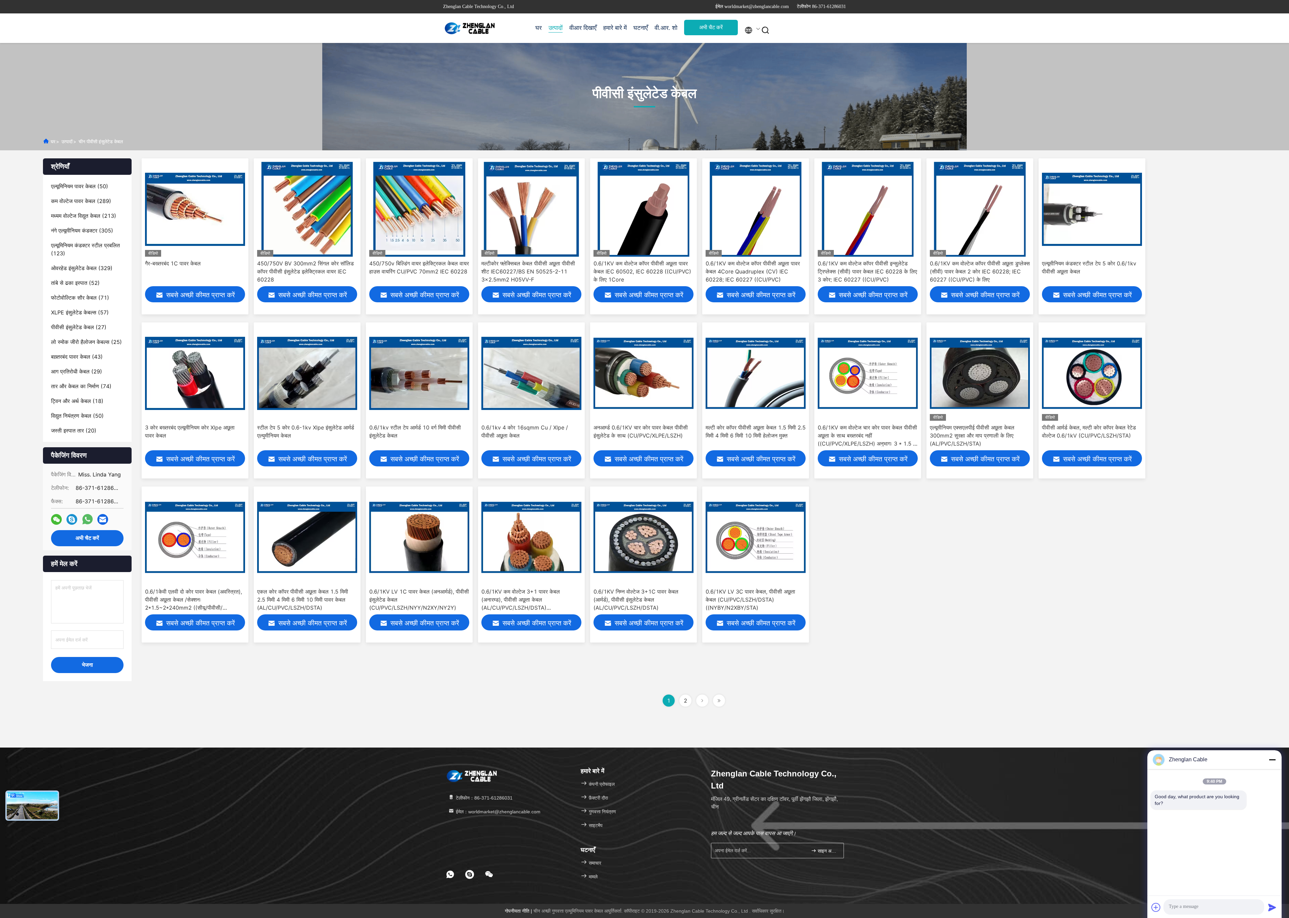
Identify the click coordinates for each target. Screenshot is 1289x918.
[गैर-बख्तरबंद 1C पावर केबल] (195, 209)
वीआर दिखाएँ (582, 27)
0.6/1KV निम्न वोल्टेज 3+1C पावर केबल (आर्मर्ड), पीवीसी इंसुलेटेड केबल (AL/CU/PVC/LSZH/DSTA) (635, 599)
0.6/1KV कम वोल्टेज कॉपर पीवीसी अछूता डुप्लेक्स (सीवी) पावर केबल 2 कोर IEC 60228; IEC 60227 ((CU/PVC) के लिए (980, 271)
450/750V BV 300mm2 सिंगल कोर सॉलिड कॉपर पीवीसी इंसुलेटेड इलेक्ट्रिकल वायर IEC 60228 (305, 271)
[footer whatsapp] (450, 874)
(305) (82, 230)
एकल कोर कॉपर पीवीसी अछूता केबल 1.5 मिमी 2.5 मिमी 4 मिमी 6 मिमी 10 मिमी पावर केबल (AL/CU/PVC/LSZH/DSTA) (302, 599)
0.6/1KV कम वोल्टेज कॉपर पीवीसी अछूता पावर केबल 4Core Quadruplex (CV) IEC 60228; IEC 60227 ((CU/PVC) (753, 271)
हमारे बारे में (615, 27)
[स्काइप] (71, 519)
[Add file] (1156, 907)
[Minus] (1272, 760)
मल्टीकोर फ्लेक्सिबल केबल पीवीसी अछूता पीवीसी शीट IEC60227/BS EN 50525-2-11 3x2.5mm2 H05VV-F (528, 271)
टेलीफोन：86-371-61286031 (484, 798)
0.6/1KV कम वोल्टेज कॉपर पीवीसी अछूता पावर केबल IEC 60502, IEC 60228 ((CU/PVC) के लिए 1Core (642, 271)
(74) (81, 386)
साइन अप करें (827, 851)
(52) (75, 282)
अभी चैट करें (711, 27)
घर (538, 27)
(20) (73, 430)
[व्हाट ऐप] (87, 519)
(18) (77, 401)
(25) (86, 342)
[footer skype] (470, 874)
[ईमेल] (102, 519)
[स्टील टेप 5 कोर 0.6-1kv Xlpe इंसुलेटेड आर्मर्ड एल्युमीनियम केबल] (307, 373)
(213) (83, 215)
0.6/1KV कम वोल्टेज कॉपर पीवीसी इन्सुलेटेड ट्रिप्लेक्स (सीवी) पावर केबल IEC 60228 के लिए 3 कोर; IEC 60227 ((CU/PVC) (867, 271)
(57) (80, 312)
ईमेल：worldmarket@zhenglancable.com (497, 811)
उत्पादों (555, 27)
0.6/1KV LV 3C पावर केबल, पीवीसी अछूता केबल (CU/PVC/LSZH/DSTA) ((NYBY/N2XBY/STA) (750, 599)
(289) (81, 201)
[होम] (470, 28)
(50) (79, 186)
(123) (85, 249)
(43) (77, 356)
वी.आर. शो (666, 27)
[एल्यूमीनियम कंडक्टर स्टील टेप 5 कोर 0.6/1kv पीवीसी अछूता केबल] (1092, 209)
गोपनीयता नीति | (519, 911)
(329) (81, 268)
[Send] (1272, 907)
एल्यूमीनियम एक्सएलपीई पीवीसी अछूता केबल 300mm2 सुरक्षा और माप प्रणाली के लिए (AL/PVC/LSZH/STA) (972, 435)
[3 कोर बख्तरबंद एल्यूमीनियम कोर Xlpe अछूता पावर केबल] (195, 373)
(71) (80, 297)
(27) (78, 327)
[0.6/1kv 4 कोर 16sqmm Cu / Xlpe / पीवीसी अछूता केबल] (531, 373)
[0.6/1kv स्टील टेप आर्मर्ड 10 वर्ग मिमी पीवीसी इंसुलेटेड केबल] (419, 373)
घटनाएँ (640, 27)
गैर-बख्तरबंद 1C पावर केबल (173, 263)
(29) (76, 371)
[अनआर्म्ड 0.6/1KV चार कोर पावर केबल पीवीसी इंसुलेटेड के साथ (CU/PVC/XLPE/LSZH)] (643, 373)
